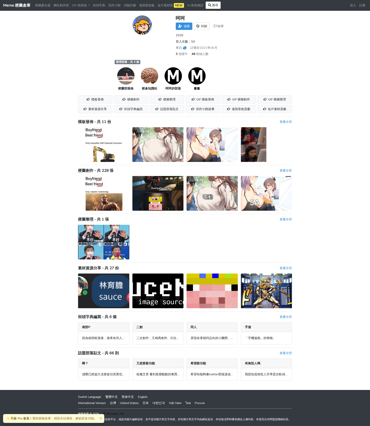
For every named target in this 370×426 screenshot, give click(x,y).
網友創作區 (61, 5)
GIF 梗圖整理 (276, 99)
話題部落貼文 (169, 109)
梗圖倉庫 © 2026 (88, 414)
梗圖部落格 (126, 88)
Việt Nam (175, 403)
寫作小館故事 (204, 109)
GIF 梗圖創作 (240, 99)
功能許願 (130, 5)
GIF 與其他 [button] (79, 5)
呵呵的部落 (173, 88)
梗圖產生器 (42, 5)
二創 (139, 327)
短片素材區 (170, 5)
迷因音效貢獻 (240, 109)
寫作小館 (114, 5)
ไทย (188, 403)
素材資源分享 (97, 109)
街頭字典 (99, 5)
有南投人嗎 (252, 363)
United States (129, 403)
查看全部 (286, 122)
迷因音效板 (147, 5)
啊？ (85, 363)
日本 (146, 403)
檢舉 (220, 26)
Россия (200, 403)
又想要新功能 (145, 363)
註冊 (362, 5)
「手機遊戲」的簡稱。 (260, 338)
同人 (194, 327)
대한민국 (159, 403)
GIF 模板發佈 (205, 99)
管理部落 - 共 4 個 (127, 62)
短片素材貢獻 (276, 109)
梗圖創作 (133, 99)
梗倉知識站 (149, 88)
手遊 (248, 327)
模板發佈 (97, 99)
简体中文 (128, 397)
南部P (86, 327)
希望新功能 (198, 363)
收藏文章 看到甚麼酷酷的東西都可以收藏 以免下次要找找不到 (178, 374)
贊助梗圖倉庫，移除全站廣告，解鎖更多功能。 (51, 418)
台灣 (113, 403)
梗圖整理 (169, 99)
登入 (353, 5)
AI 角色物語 (195, 5)
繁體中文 (111, 397)
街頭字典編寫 (133, 109)
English (142, 397)
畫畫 (197, 88)
